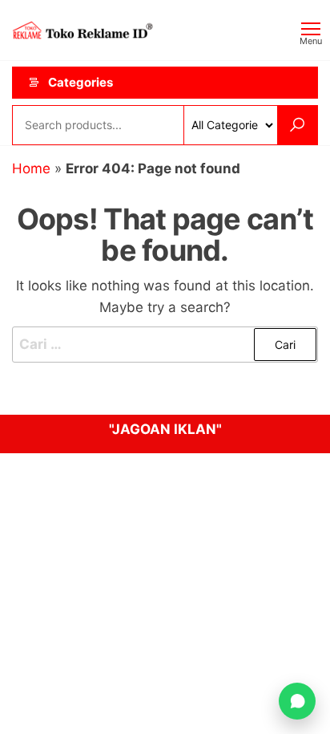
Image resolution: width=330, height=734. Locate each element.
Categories (80, 82)
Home (31, 168)
